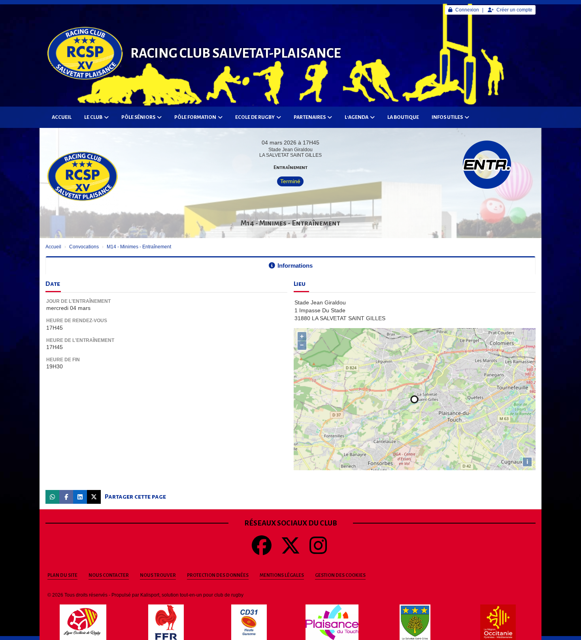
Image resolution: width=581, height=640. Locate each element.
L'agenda (356, 117)
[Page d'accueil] (84, 53)
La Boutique (403, 117)
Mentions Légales (282, 575)
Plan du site (62, 575)
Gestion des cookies (340, 575)
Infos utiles (447, 117)
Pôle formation (195, 117)
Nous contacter (109, 575)
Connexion (467, 10)
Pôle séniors (138, 117)
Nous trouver (158, 575)
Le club (93, 117)
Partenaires (310, 117)
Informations (295, 265)
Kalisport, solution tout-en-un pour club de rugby (191, 595)
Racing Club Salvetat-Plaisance (235, 53)
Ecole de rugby (255, 117)
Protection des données (218, 575)
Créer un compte (514, 10)
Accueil (62, 117)
